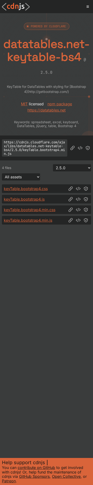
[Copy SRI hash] (87, 148)
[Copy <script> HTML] (80, 148)
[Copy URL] (72, 148)
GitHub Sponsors (34, 476)
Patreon (9, 481)
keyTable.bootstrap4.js (24, 199)
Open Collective (66, 476)
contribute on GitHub (36, 467)
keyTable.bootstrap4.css (26, 188)
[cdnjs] (16, 7)
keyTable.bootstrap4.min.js (28, 220)
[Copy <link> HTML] (78, 188)
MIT (24, 104)
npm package (59, 104)
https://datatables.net (46, 110)
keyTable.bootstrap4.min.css (29, 210)
